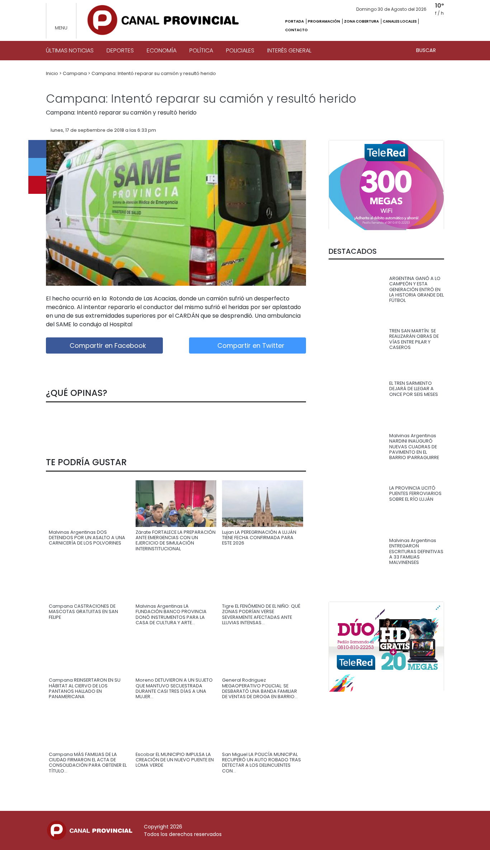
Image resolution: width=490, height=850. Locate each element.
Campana (75, 73)
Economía (161, 50)
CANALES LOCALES (400, 21)
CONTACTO (296, 30)
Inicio (52, 73)
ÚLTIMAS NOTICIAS (70, 50)
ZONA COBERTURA (362, 21)
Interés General (289, 50)
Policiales (240, 50)
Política (201, 50)
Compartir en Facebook (107, 345)
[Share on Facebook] (37, 149)
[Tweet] (37, 167)
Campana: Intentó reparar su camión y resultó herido (153, 73)
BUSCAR (426, 50)
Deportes (120, 50)
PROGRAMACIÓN (324, 21)
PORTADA (295, 21)
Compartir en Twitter (250, 345)
